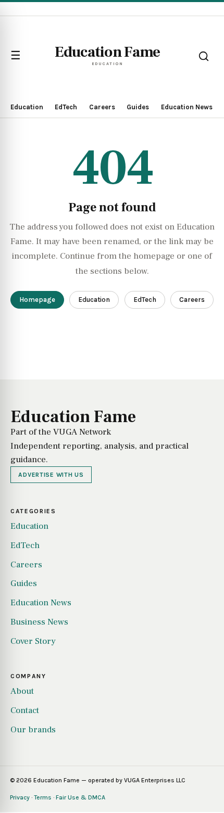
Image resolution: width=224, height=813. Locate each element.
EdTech (66, 107)
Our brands (33, 729)
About (22, 691)
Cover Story (33, 641)
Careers (102, 107)
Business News (39, 622)
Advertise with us (50, 474)
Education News (187, 107)
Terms (43, 797)
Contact (24, 710)
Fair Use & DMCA (80, 797)
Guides (138, 107)
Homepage (37, 299)
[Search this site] (204, 56)
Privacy (20, 797)
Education (26, 107)
